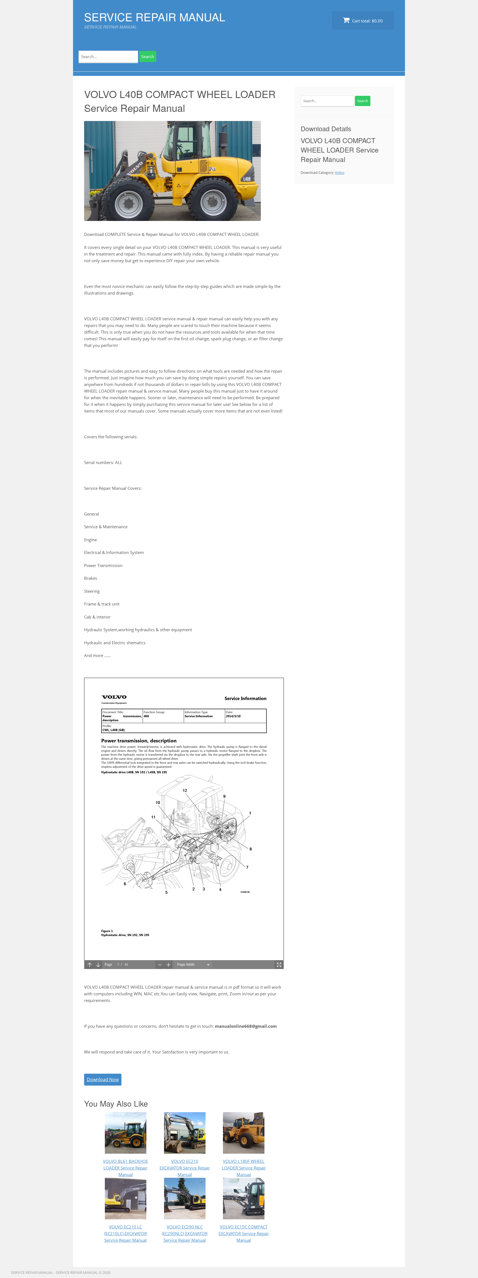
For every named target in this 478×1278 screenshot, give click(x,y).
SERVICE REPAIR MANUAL (154, 16)
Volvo (339, 172)
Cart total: (367, 21)
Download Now (103, 1079)
